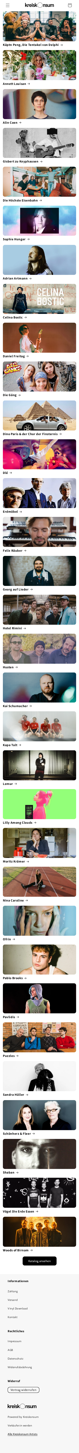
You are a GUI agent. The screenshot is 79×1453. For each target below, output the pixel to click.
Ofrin (7, 939)
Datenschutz (16, 1358)
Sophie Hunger (14, 239)
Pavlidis (9, 1017)
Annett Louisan (14, 84)
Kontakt (12, 1317)
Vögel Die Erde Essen (18, 1211)
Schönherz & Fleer (17, 1133)
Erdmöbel (10, 511)
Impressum (14, 1341)
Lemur (8, 784)
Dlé (5, 473)
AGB (10, 1350)
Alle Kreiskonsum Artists (22, 1434)
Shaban (9, 1172)
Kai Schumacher (15, 706)
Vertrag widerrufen (23, 1390)
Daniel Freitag (14, 356)
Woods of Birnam (16, 1250)
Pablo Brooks (13, 978)
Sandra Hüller (13, 1094)
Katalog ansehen (39, 1261)
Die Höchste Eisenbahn (20, 200)
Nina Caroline (13, 900)
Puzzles (9, 1056)
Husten (8, 667)
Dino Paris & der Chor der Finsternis (30, 434)
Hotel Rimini (12, 628)
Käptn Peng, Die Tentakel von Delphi (31, 45)
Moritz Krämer (14, 861)
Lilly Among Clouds (17, 822)
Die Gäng (10, 395)
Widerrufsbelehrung (20, 1367)
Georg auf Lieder (16, 589)
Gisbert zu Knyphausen (21, 161)
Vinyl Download (18, 1308)
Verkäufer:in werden (20, 1425)
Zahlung (13, 1291)
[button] (7, 5)
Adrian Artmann (15, 278)
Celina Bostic (13, 317)
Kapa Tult (10, 745)
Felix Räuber (12, 550)
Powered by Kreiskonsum (23, 1417)
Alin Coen (10, 122)
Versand (13, 1300)
